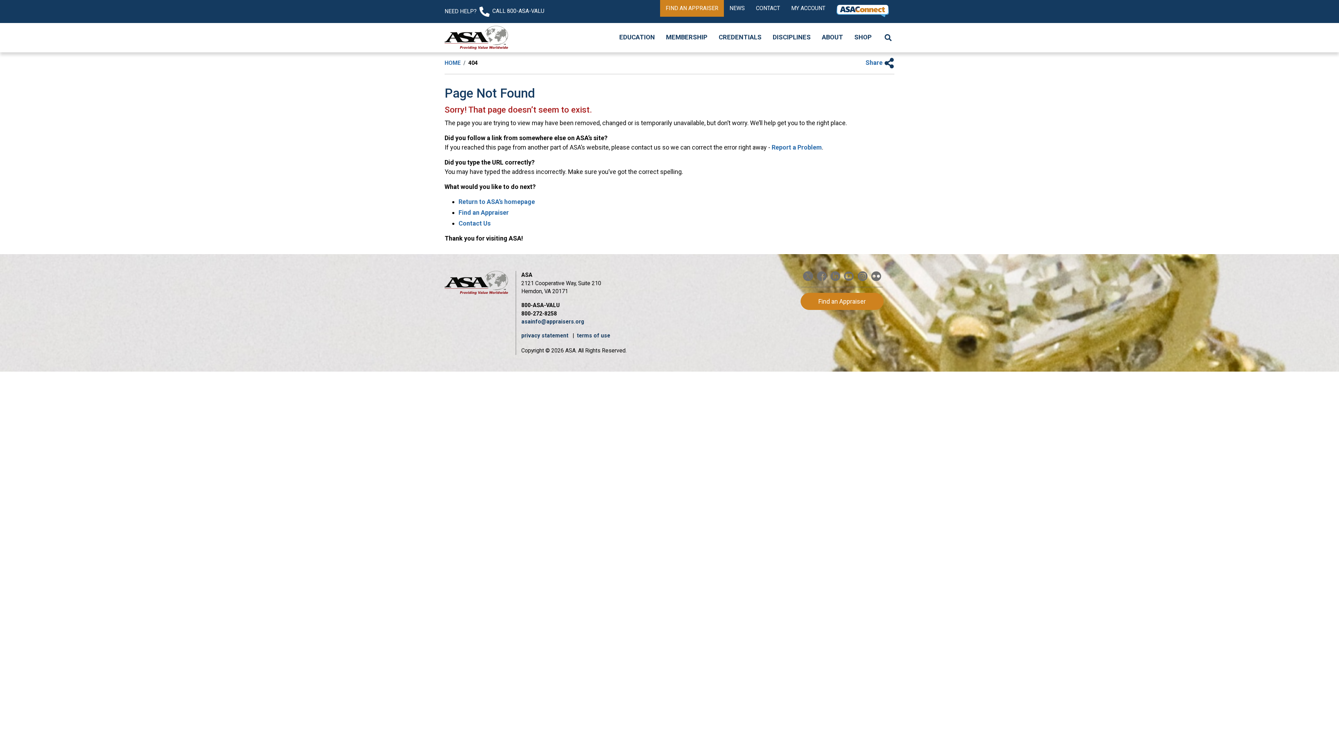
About (832, 37)
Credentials (740, 37)
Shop (863, 37)
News (737, 8)
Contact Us (475, 223)
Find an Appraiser (692, 8)
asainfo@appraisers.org (552, 321)
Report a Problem (797, 147)
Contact (768, 8)
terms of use (593, 335)
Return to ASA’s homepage (497, 201)
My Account (808, 8)
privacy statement (545, 335)
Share (874, 62)
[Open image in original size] (476, 38)
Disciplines (792, 37)
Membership (687, 37)
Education (637, 37)
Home (453, 63)
